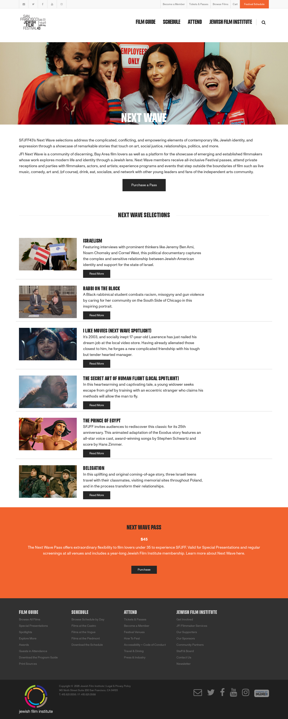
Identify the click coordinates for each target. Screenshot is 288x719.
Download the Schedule (87, 645)
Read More (96, 273)
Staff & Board (185, 651)
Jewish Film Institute (230, 22)
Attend (195, 22)
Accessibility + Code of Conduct (145, 645)
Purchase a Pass (144, 185)
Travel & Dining (134, 651)
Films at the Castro (83, 626)
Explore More (27, 638)
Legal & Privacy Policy (118, 686)
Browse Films (220, 4)
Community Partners (190, 645)
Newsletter (183, 664)
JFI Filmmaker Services (191, 626)
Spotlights (25, 632)
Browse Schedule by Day (87, 619)
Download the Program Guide (38, 657)
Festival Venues (134, 632)
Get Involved (184, 619)
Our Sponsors (185, 638)
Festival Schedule (254, 4)
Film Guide (145, 22)
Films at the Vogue (83, 632)
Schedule (171, 22)
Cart (235, 4)
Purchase (144, 569)
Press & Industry (134, 657)
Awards (24, 645)
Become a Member (174, 4)
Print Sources (28, 664)
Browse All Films (29, 619)
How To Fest (132, 638)
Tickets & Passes (198, 4)
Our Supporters (186, 632)
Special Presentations (33, 626)
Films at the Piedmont (85, 638)
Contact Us (183, 657)
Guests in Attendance (33, 651)
